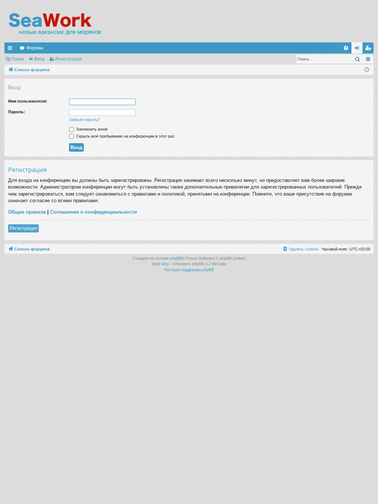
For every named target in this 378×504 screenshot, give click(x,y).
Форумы (35, 48)
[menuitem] (345, 47)
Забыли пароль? (84, 119)
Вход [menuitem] (358, 49)
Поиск (17, 59)
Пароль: (16, 112)
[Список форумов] (54, 24)
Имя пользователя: (27, 101)
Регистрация (68, 59)
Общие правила (27, 212)
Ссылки (11, 49)
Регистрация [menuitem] (369, 49)
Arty (165, 264)
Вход (39, 59)
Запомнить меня (91, 129)
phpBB (176, 258)
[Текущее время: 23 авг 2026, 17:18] (366, 70)
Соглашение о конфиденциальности (93, 212)
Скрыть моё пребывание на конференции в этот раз (124, 136)
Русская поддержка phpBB (189, 269)
